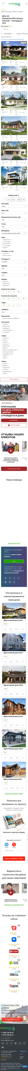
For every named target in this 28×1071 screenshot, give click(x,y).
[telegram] (9, 582)
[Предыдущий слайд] (2, 445)
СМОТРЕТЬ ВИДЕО (15, 425)
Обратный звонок (22, 1057)
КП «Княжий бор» (8, 403)
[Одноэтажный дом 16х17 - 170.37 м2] (14, 150)
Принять (24, 1066)
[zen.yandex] (14, 578)
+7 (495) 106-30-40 (7, 1032)
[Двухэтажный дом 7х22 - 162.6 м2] (14, 176)
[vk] (5, 578)
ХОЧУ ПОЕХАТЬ (14, 420)
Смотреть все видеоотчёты (14, 905)
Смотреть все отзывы (14, 468)
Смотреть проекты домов (14, 793)
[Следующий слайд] (25, 445)
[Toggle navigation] (3, 4)
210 (23, 39)
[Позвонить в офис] (26, 4)
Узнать (14, 561)
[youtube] (5, 582)
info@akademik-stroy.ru (6, 1057)
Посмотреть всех (14, 543)
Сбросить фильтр (14, 379)
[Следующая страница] (23, 199)
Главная (3, 9)
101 (19, 199)
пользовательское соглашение (14, 1069)
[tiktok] (14, 582)
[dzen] (11, 1043)
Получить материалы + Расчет (14, 858)
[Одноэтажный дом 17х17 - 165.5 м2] (14, 75)
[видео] (11, 451)
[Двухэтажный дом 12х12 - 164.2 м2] (14, 125)
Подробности (12, 1019)
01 (9, 199)
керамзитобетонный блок (15, 39)
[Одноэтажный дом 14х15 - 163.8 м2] (14, 100)
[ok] (9, 578)
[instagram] (18, 578)
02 (13, 199)
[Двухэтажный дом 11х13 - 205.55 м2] (14, 50)
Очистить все (4, 39)
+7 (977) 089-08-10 (7, 1035)
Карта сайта (3, 1059)
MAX (21, 1054)
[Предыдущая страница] (4, 199)
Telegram (23, 1051)
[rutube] (24, 1043)
